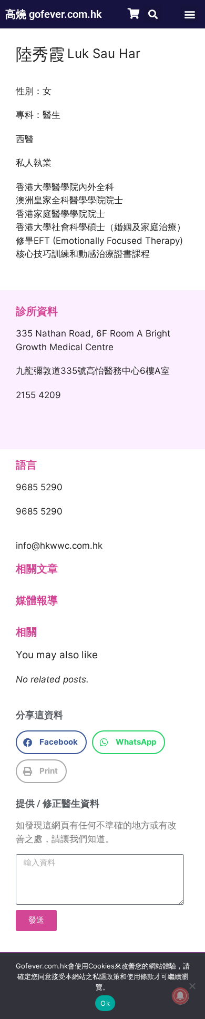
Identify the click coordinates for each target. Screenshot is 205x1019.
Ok (105, 1003)
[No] (192, 986)
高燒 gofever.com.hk (53, 14)
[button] (152, 14)
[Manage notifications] (180, 995)
